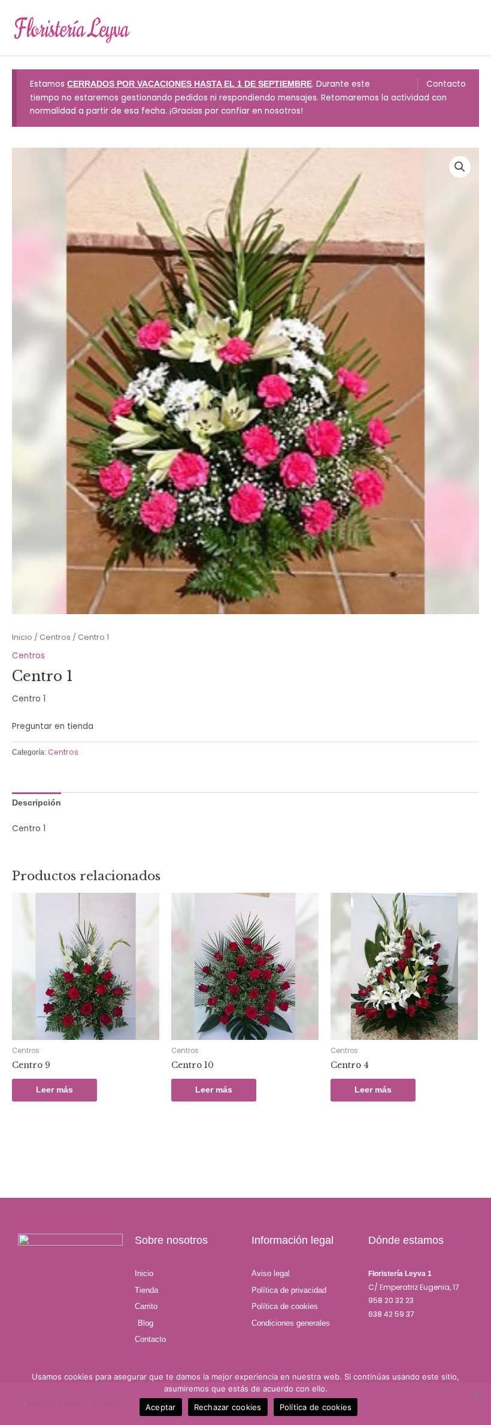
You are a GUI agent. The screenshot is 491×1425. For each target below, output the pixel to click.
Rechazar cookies (228, 1407)
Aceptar (161, 1407)
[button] (460, 167)
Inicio (22, 637)
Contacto (446, 84)
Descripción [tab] (36, 802)
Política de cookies (316, 1407)
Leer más (54, 1089)
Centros (55, 637)
